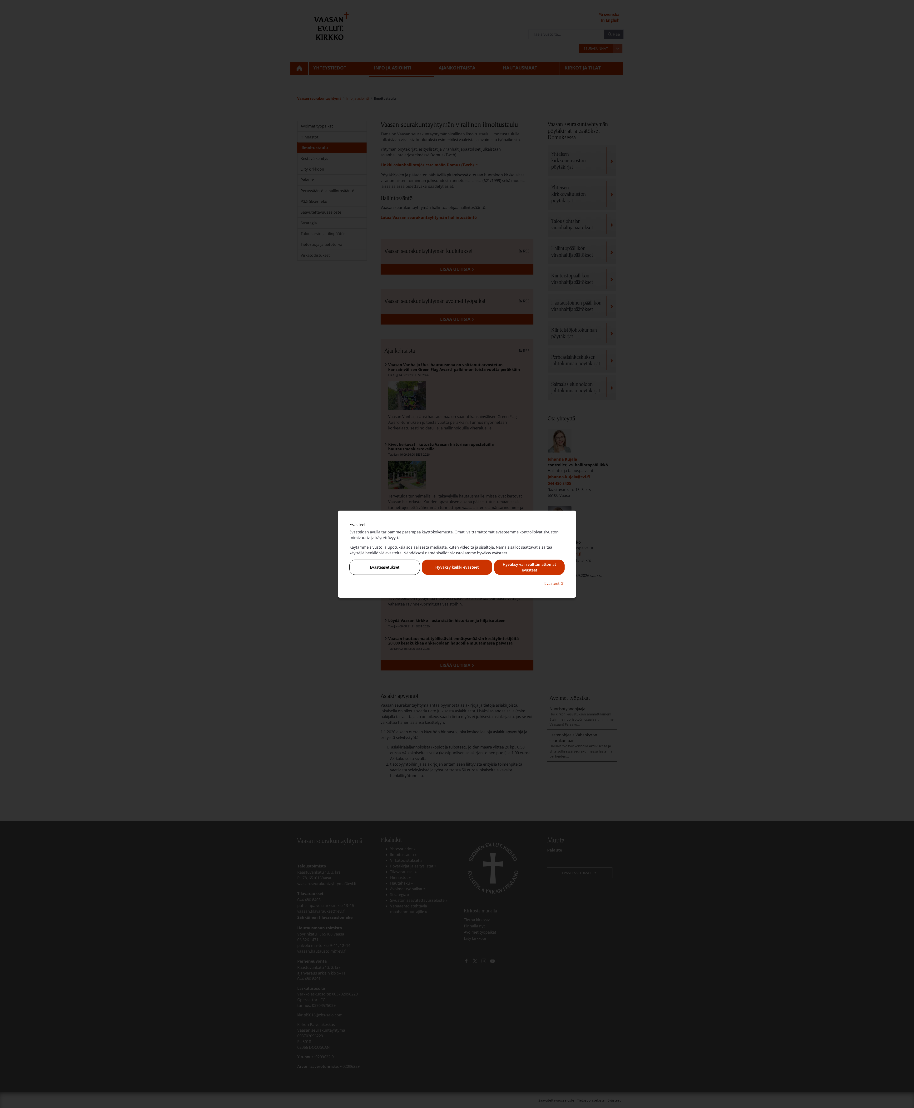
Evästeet (554, 583)
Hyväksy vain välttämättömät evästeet (529, 567)
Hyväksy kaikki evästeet (457, 567)
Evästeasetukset (384, 567)
